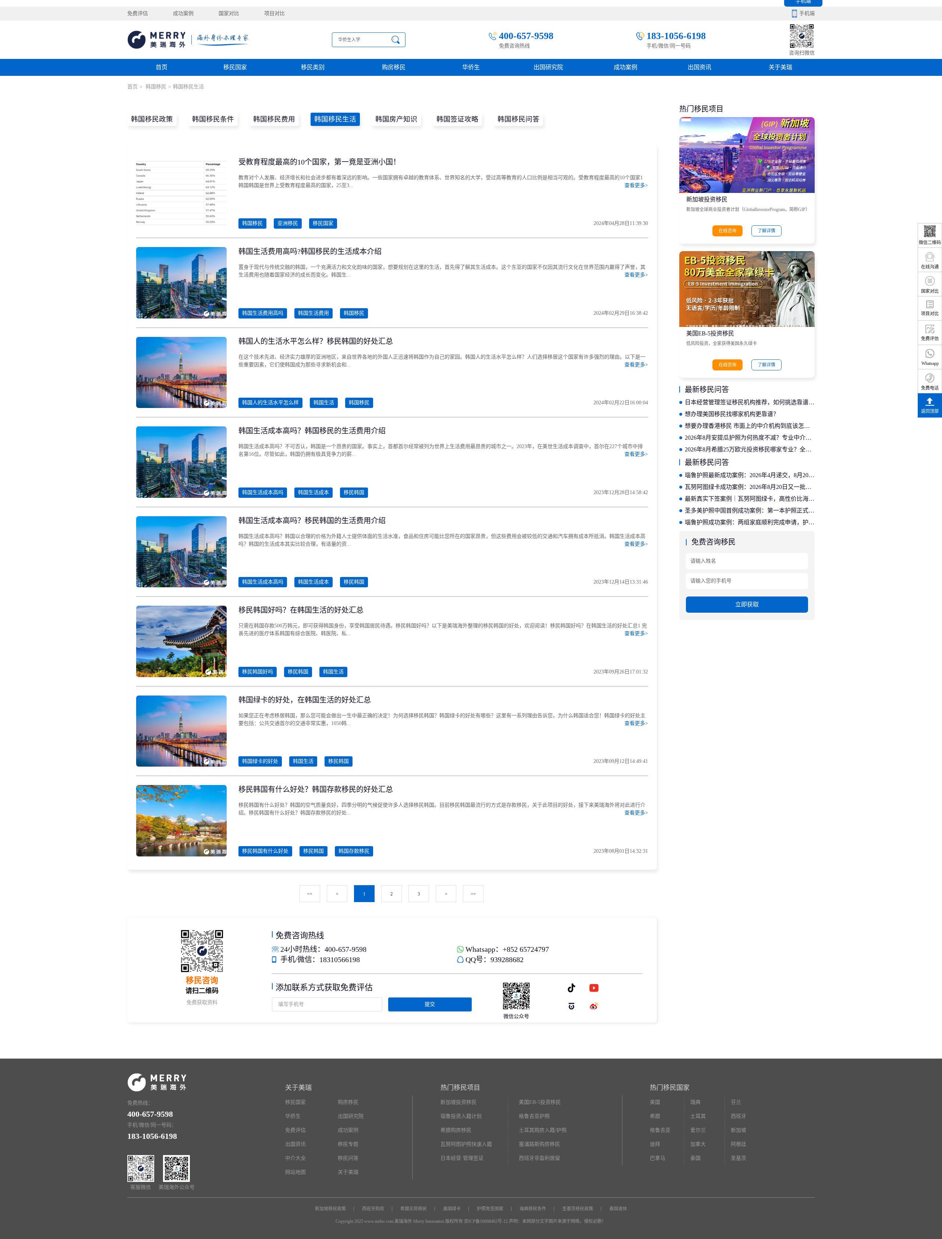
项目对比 (274, 13)
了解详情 (766, 230)
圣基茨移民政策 (577, 1208)
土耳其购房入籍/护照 (543, 1130)
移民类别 (313, 67)
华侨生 (471, 67)
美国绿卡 (452, 1208)
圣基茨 (738, 1158)
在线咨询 (727, 230)
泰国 (695, 1158)
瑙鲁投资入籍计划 (461, 1116)
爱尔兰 (698, 1130)
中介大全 (295, 1158)
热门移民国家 (670, 1087)
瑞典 (695, 1102)
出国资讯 (295, 1144)
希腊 (655, 1116)
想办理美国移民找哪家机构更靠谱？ (732, 414)
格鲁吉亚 (660, 1130)
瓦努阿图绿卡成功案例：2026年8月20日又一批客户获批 (750, 487)
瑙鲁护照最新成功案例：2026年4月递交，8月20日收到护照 (750, 475)
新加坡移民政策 (330, 1208)
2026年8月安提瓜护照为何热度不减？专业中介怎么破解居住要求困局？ (750, 437)
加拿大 (698, 1144)
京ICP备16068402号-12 (486, 1221)
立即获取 (747, 604)
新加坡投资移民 (706, 199)
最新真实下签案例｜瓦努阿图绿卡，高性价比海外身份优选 (750, 499)
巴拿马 (657, 1158)
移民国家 (235, 67)
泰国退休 (618, 1208)
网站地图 (295, 1172)
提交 (430, 1004)
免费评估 (137, 13)
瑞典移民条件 (533, 1208)
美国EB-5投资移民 (710, 333)
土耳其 (698, 1116)
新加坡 (738, 1130)
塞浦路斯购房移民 (539, 1144)
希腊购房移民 (455, 1130)
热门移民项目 (460, 1087)
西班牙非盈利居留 (539, 1158)
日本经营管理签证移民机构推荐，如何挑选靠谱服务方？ (750, 402)
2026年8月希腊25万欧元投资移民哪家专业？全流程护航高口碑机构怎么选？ (750, 449)
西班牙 (738, 1116)
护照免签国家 (490, 1208)
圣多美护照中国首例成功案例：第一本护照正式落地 (750, 510)
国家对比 (229, 13)
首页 (161, 67)
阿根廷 (738, 1144)
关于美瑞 (780, 67)
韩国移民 (155, 86)
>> (473, 894)
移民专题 (348, 1144)
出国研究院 (548, 67)
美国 (655, 1102)
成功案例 (183, 13)
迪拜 (655, 1144)
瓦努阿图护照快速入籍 (466, 1144)
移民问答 (348, 1158)
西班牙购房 (373, 1208)
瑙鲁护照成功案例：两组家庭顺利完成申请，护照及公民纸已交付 (750, 522)
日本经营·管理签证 (462, 1158)
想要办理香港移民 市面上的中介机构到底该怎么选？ (750, 426)
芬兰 (736, 1102)
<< (309, 894)
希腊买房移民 (413, 1208)
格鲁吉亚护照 (534, 1116)
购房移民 (394, 67)
